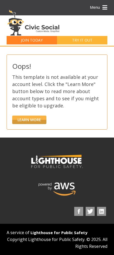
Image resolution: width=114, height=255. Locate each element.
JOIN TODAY (32, 40)
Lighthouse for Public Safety (58, 232)
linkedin (101, 211)
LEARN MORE (29, 119)
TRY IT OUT (82, 40)
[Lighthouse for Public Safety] (57, 161)
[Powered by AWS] (57, 189)
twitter (90, 211)
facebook (78, 211)
